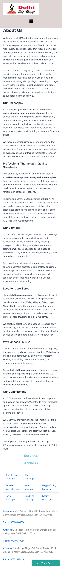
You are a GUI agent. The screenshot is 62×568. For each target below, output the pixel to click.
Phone (6, 522)
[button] (31, 21)
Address (7, 511)
